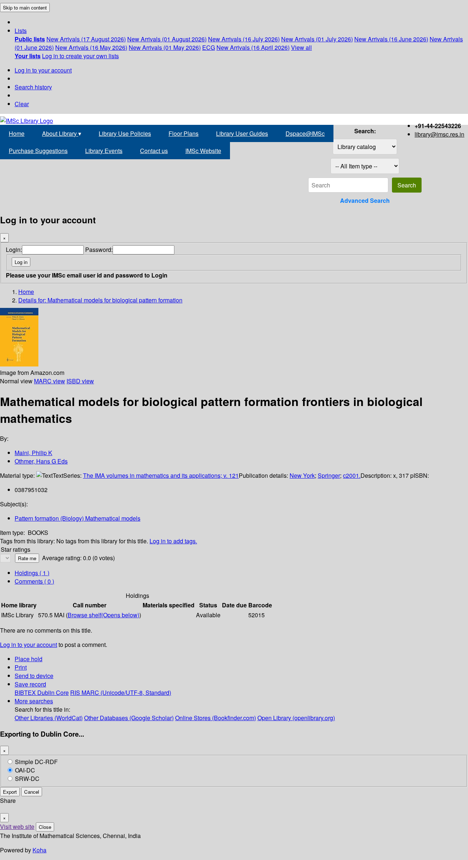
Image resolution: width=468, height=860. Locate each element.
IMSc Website (203, 150)
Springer (329, 475)
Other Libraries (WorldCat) (49, 718)
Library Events (103, 150)
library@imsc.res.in (439, 134)
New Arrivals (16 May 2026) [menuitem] (91, 47)
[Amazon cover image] (19, 364)
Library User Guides (242, 133)
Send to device (34, 675)
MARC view (49, 381)
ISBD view (80, 381)
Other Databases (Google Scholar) (129, 718)
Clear (22, 104)
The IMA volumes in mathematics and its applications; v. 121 (161, 475)
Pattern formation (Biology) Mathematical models (77, 518)
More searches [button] (34, 701)
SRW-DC (27, 778)
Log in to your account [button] (28, 644)
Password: (99, 249)
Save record (30, 684)
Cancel (31, 791)
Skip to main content (25, 7)
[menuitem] (30, 39)
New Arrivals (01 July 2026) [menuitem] (317, 39)
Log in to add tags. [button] (173, 541)
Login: (14, 249)
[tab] (34, 581)
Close (45, 826)
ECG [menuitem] (208, 47)
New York (302, 475)
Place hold (28, 659)
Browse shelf (103, 615)
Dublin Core (53, 692)
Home (16, 133)
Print (21, 667)
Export (10, 791)
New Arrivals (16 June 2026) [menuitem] (391, 39)
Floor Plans (184, 133)
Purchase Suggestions (38, 150)
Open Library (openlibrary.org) (296, 718)
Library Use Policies (125, 133)
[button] (21, 30)
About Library (61, 133)
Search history (33, 87)
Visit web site (17, 826)
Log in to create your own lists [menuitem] (80, 56)
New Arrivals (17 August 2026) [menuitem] (86, 39)
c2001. (352, 475)
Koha (39, 850)
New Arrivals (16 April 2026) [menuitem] (253, 47)
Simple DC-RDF (36, 761)
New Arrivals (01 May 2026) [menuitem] (165, 47)
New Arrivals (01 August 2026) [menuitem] (167, 39)
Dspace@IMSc (305, 133)
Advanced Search (365, 200)
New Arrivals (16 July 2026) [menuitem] (244, 39)
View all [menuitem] (301, 47)
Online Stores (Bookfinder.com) (215, 718)
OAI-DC (25, 770)
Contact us (154, 150)
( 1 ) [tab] (32, 573)
